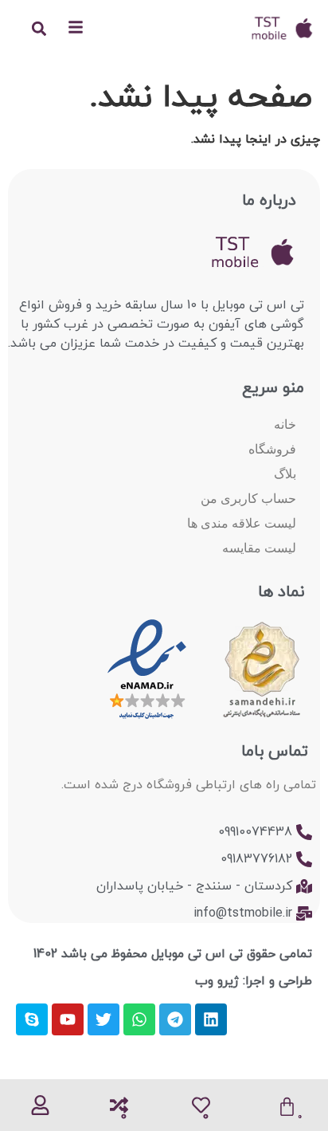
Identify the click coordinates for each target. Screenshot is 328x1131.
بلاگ (285, 474)
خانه (285, 424)
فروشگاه (272, 449)
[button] (38, 28)
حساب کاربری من (248, 498)
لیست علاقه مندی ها (241, 523)
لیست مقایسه (259, 548)
